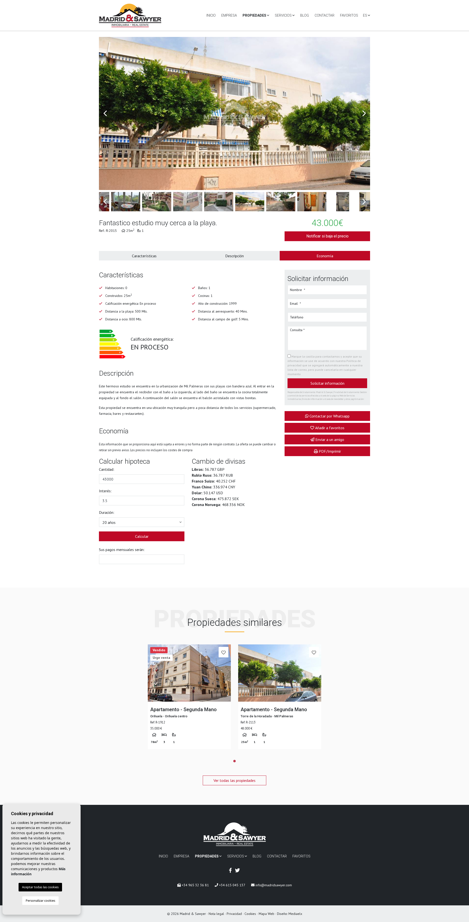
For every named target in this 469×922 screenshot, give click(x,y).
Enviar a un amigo (329, 439)
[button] (141, 522)
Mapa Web (266, 913)
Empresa (229, 15)
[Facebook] (230, 870)
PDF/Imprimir (330, 451)
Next (364, 113)
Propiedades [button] (255, 15)
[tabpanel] (189, 696)
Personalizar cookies (40, 900)
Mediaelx (295, 913)
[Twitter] (237, 870)
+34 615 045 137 (231, 885)
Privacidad (234, 913)
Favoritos (349, 15)
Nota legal (216, 913)
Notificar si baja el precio (327, 236)
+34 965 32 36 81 (195, 885)
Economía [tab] (325, 255)
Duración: (106, 512)
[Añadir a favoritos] (223, 652)
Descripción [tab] (234, 255)
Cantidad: (106, 469)
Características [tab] (144, 255)
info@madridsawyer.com (273, 885)
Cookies (250, 913)
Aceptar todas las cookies (40, 887)
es (365, 15)
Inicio (211, 15)
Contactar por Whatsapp (329, 416)
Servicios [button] (283, 15)
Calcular (142, 536)
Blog (304, 15)
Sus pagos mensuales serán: (122, 549)
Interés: (105, 490)
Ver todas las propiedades (234, 780)
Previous (105, 113)
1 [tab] (234, 761)
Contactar (324, 15)
